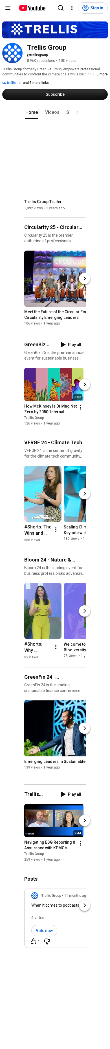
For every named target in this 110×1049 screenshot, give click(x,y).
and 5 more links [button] (36, 83)
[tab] (31, 112)
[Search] (60, 8)
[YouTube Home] (32, 8)
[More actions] (80, 407)
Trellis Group (34, 418)
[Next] (84, 278)
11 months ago (76, 896)
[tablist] (55, 112)
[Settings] (72, 8)
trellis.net (14, 83)
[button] (77, 112)
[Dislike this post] (46, 941)
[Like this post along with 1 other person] (33, 941)
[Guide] (8, 8)
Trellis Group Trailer (43, 201)
